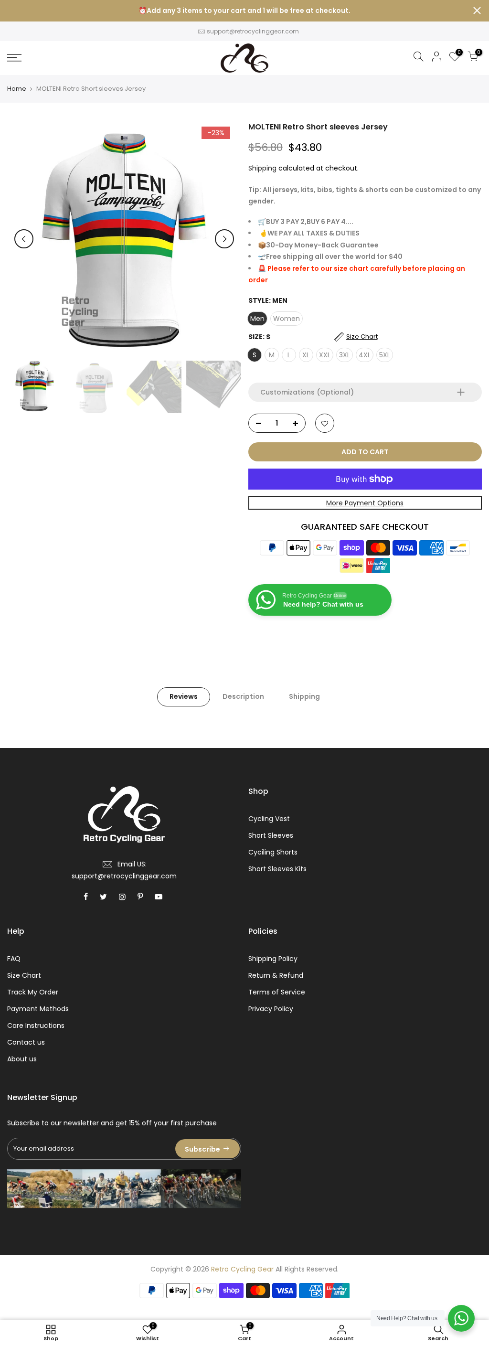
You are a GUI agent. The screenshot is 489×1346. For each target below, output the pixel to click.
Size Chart (24, 975)
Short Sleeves (270, 835)
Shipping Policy (273, 958)
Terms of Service (276, 992)
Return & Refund (275, 975)
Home (16, 89)
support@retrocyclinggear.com (253, 31)
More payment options (365, 503)
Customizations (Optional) (307, 392)
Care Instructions (35, 1025)
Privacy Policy (270, 1009)
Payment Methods (38, 1009)
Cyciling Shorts (273, 852)
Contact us (26, 1042)
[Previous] (23, 238)
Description (243, 696)
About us (22, 1059)
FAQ (14, 958)
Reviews (184, 696)
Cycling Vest (269, 818)
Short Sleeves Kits (277, 869)
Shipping (262, 168)
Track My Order (32, 992)
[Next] (224, 238)
